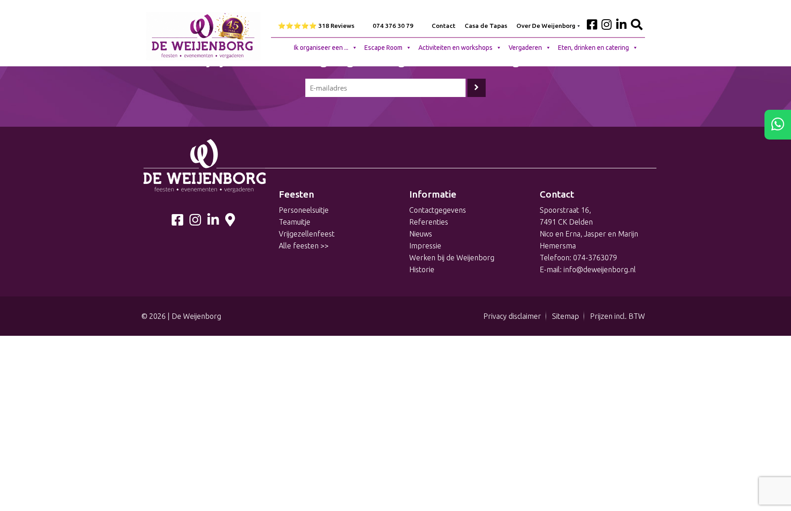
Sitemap (565, 316)
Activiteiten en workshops (455, 47)
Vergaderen (525, 47)
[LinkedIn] (213, 222)
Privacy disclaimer (512, 316)
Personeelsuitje (304, 210)
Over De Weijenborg (545, 25)
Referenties (428, 222)
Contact (443, 25)
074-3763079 (595, 257)
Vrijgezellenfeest (307, 234)
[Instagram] (195, 222)
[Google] (230, 222)
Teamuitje (294, 222)
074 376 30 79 (393, 25)
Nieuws (420, 234)
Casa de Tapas (486, 25)
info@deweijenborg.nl (599, 269)
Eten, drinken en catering (593, 47)
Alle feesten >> (304, 246)
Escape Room (383, 47)
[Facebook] (177, 222)
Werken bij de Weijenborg (451, 257)
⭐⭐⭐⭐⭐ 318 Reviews (316, 25)
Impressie (425, 246)
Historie (421, 269)
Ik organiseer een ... (321, 47)
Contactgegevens (437, 210)
